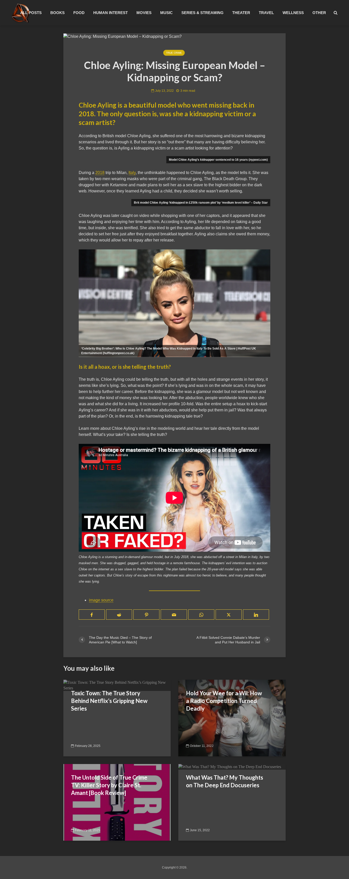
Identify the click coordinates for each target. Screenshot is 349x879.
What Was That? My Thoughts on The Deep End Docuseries (224, 781)
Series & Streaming (202, 12)
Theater (241, 12)
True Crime (174, 52)
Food (79, 12)
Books (57, 12)
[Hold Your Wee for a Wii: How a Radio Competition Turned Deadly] (232, 717)
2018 (99, 172)
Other (319, 12)
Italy (132, 172)
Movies (144, 12)
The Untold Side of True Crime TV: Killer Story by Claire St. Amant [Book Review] (109, 785)
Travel (266, 12)
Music (166, 12)
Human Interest (110, 12)
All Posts (31, 12)
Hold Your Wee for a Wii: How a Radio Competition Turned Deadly (224, 701)
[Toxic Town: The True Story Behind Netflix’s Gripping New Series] (117, 685)
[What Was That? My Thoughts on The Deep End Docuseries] (229, 767)
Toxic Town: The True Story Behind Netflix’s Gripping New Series (109, 701)
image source (101, 600)
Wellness (293, 12)
